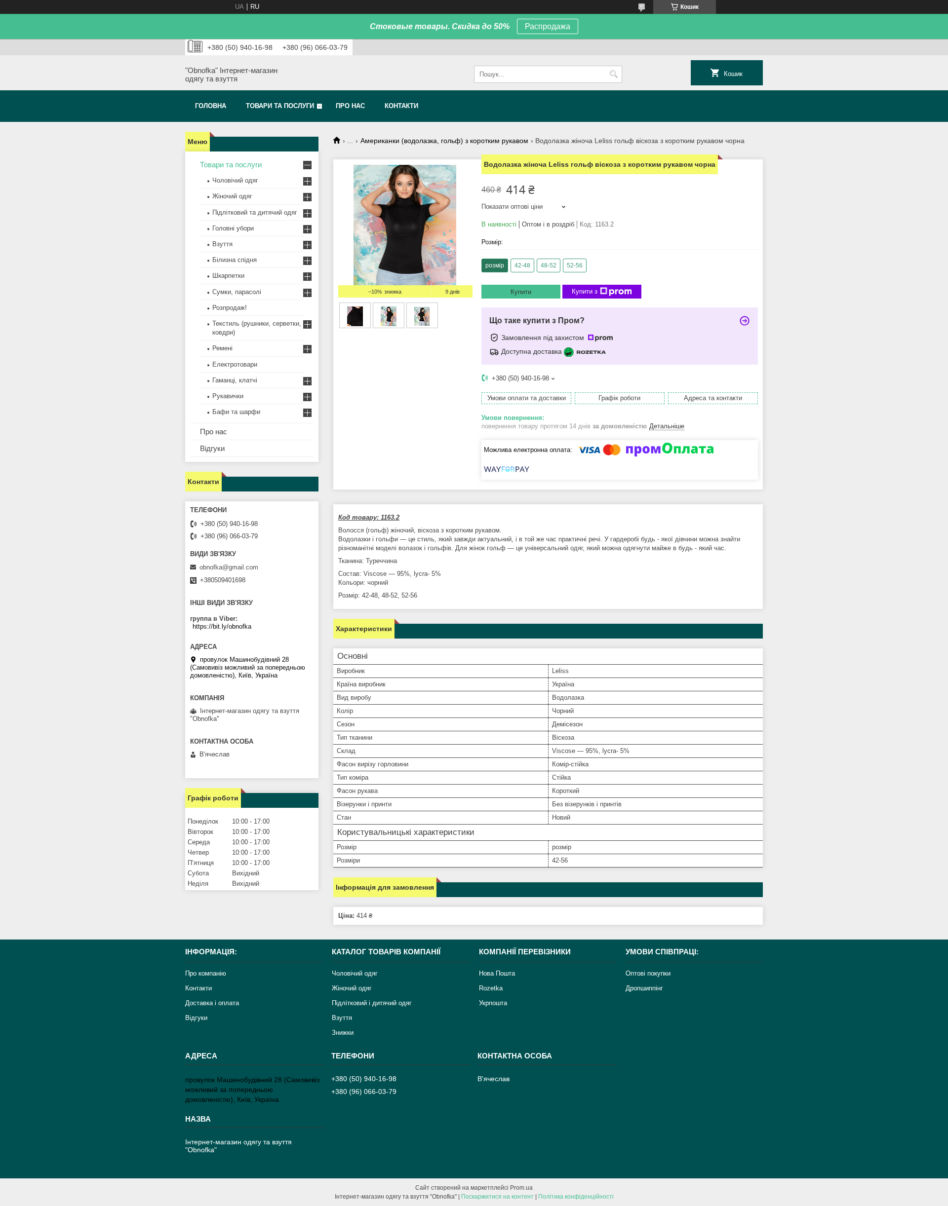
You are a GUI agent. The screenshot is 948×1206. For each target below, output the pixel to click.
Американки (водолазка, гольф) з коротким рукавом (444, 141)
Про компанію (205, 973)
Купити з (584, 291)
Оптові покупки (648, 973)
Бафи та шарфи (236, 411)
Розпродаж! (229, 307)
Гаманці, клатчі (234, 380)
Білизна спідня (234, 260)
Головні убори (233, 228)
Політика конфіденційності (576, 1196)
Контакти (401, 106)
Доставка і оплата (212, 1003)
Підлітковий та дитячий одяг (254, 212)
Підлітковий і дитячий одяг (372, 1003)
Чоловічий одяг (235, 180)
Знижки (343, 1032)
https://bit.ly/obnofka (222, 626)
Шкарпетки (228, 275)
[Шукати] (613, 74)
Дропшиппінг (644, 988)
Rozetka (491, 988)
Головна (210, 106)
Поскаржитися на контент (497, 1196)
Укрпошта (493, 1003)
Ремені (222, 348)
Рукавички (227, 396)
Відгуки (212, 448)
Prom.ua (521, 1187)
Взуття (222, 244)
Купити (521, 292)
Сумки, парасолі (236, 292)
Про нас (350, 106)
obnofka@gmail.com (228, 567)
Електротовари (234, 364)
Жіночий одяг (232, 196)
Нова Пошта (497, 973)
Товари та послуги (280, 106)
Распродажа (547, 26)
